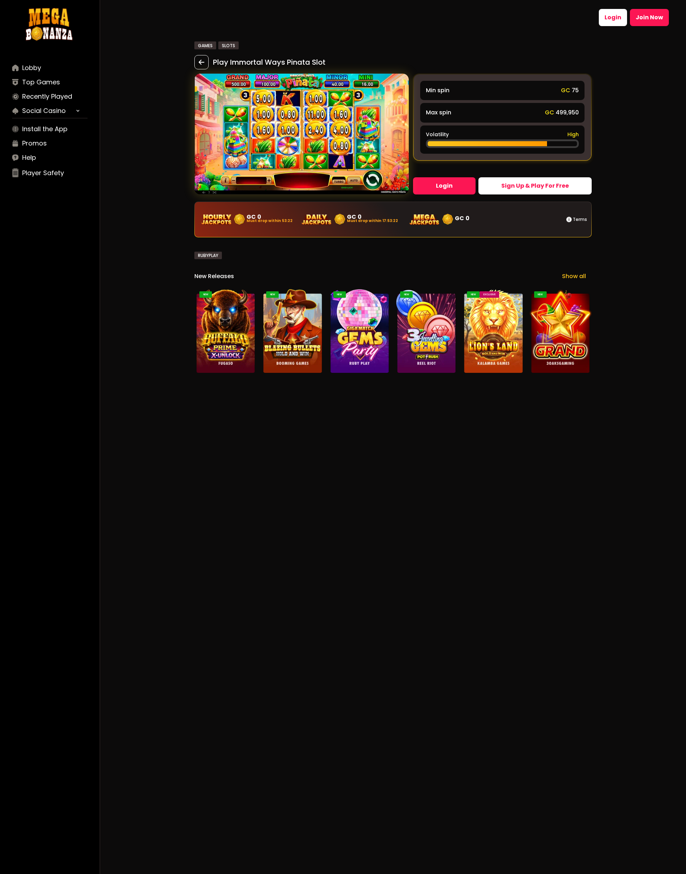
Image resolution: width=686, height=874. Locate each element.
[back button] (201, 62)
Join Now (649, 17)
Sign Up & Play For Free (535, 186)
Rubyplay (208, 255)
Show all (574, 276)
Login (613, 17)
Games (205, 46)
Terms (580, 219)
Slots (228, 46)
